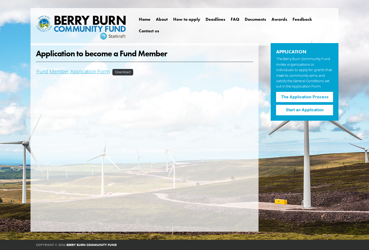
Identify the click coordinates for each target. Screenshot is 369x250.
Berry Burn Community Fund (91, 245)
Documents (255, 19)
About (162, 19)
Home (144, 19)
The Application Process (304, 97)
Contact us (149, 31)
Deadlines (215, 19)
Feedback (302, 19)
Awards (279, 19)
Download (122, 72)
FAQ (235, 19)
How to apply (186, 19)
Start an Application (305, 109)
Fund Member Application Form (73, 71)
